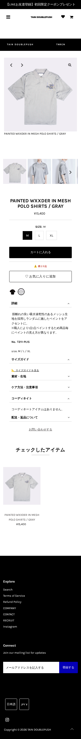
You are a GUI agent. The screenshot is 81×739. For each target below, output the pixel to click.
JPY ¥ (24, 704)
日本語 (11, 704)
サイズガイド (20, 359)
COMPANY (9, 608)
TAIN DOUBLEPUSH (20, 44)
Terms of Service (14, 595)
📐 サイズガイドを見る (25, 370)
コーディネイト (21, 398)
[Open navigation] (8, 17)
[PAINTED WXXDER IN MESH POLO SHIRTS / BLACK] (12, 291)
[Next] (22, 65)
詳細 (14, 303)
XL (51, 235)
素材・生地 (18, 376)
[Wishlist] (63, 17)
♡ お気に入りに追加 (40, 276)
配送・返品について (24, 417)
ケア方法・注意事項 (24, 387)
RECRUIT (8, 620)
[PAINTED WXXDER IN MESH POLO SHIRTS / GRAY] (21, 291)
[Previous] (11, 65)
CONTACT (9, 614)
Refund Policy (12, 601)
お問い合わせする (40, 429)
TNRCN (60, 44)
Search (8, 589)
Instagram (10, 626)
